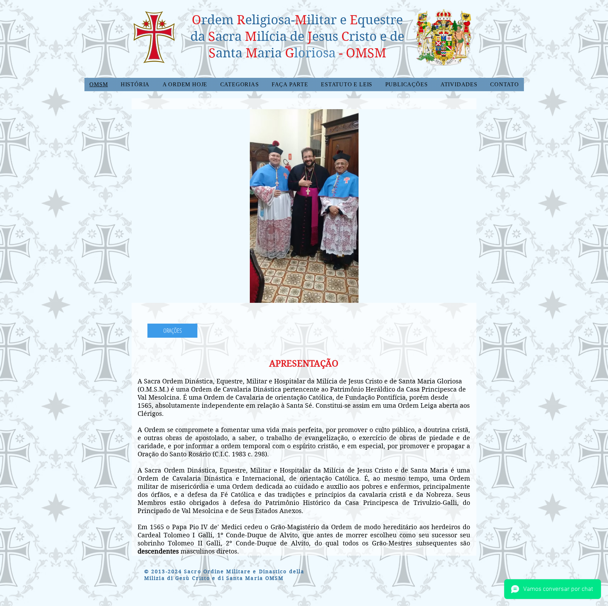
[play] (459, 296)
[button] (135, 84)
